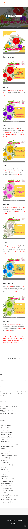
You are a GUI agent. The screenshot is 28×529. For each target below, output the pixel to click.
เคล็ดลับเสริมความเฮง (18, 19)
